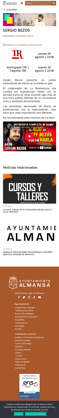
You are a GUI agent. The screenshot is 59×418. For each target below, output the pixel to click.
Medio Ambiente (22, 361)
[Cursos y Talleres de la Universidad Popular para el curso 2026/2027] (29, 189)
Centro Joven (20, 358)
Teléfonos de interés (24, 310)
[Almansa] (10, 3)
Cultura (30, 36)
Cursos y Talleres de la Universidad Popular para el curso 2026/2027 (27, 210)
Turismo (18, 355)
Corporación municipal (25, 307)
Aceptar (18, 414)
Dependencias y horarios (26, 316)
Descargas (19, 326)
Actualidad (11, 9)
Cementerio (20, 368)
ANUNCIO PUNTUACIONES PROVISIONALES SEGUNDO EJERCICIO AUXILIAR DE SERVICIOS (28, 253)
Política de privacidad (35, 414)
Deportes (19, 346)
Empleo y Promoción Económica (29, 337)
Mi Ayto (18, 329)
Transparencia (21, 323)
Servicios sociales (22, 340)
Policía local (20, 365)
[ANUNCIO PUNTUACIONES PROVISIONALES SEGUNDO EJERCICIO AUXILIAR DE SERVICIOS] (29, 231)
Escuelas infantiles (23, 349)
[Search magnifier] (53, 3)
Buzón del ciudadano (24, 313)
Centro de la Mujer (23, 343)
